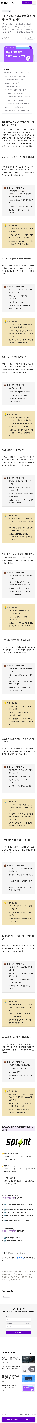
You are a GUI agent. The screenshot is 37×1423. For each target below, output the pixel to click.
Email (7, 1316)
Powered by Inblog (30, 1414)
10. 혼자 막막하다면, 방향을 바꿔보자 (14, 107)
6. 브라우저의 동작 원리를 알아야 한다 (15, 93)
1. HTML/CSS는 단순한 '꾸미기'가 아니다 (16, 76)
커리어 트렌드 (6, 11)
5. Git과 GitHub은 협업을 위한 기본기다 (15, 90)
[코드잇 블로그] (4, 2)
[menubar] (30, 38)
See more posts (29, 1353)
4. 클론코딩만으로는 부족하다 (12, 86)
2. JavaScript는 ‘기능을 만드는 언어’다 (15, 80)
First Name (9, 1323)
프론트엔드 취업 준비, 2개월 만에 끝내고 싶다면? (17, 110)
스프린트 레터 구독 (18, 1332)
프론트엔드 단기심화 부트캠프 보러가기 (18, 1420)
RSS (21, 1414)
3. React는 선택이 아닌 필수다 (13, 83)
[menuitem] (30, 38)
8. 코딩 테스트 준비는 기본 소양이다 (14, 100)
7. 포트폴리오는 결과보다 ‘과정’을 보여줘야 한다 (17, 97)
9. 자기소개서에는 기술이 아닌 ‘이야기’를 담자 (17, 104)
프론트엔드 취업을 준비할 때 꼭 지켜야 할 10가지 (16, 73)
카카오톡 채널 (19, 1258)
